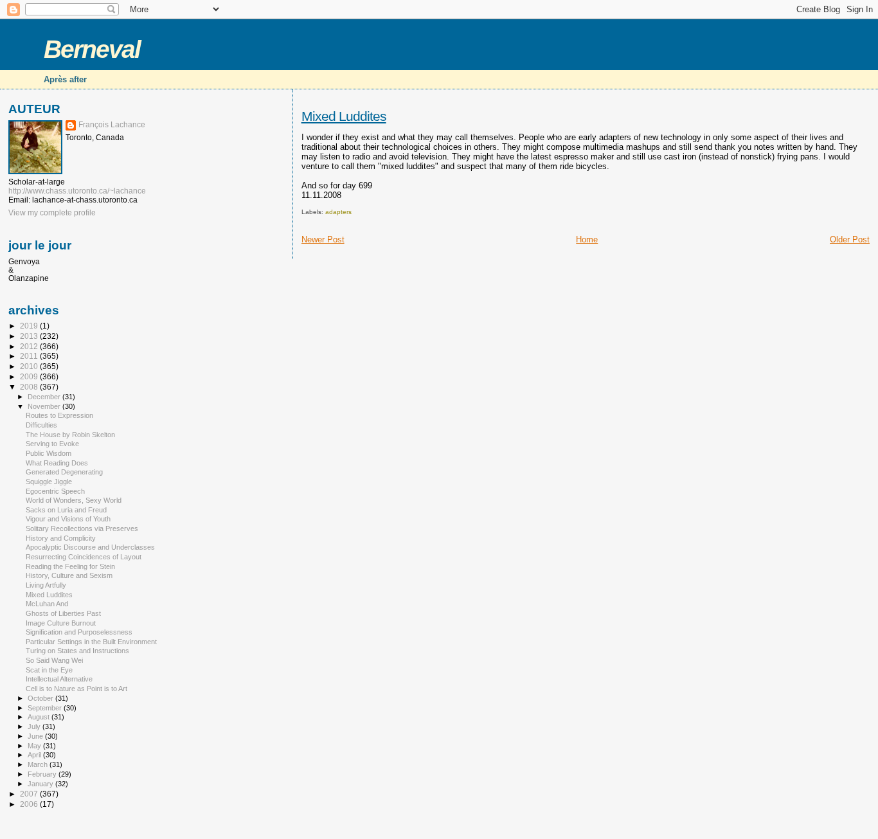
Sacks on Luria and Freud (66, 510)
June (36, 736)
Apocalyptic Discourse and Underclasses (90, 547)
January (41, 784)
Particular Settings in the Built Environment (91, 641)
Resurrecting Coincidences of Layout (83, 557)
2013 (30, 336)
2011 (30, 356)
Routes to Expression (59, 415)
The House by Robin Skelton (70, 434)
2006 (30, 804)
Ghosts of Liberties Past (63, 613)
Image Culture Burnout (61, 623)
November (45, 406)
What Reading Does (57, 463)
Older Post (850, 239)
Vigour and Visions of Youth (68, 519)
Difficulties (41, 425)
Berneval (92, 49)
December (45, 397)
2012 (30, 346)
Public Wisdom (48, 453)
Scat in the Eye (49, 670)
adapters (338, 211)
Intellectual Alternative (59, 679)
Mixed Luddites (343, 116)
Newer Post (323, 239)
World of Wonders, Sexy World (73, 500)
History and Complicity (61, 538)
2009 (30, 376)
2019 (30, 325)
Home (587, 239)
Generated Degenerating (64, 472)
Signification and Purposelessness (79, 632)
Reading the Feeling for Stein (70, 566)
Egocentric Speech (55, 491)
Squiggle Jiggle (49, 481)
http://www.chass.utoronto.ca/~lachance (77, 190)
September (46, 708)
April (35, 755)
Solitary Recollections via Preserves (82, 528)
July (35, 726)
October (41, 698)
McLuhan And (47, 604)
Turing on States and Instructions (77, 650)
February (43, 774)
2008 (30, 387)
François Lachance (111, 124)
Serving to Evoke (52, 443)
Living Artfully (46, 585)
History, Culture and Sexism (69, 575)
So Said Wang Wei (54, 660)
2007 (30, 793)
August (39, 717)
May (35, 746)
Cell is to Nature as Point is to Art (76, 688)
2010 (30, 366)
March (38, 764)
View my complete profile (52, 212)
